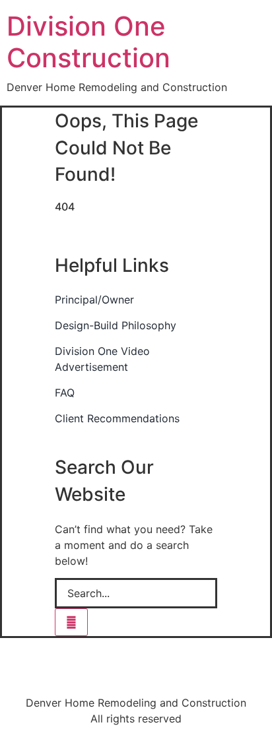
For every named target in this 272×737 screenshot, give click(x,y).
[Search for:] (136, 593)
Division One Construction (88, 42)
